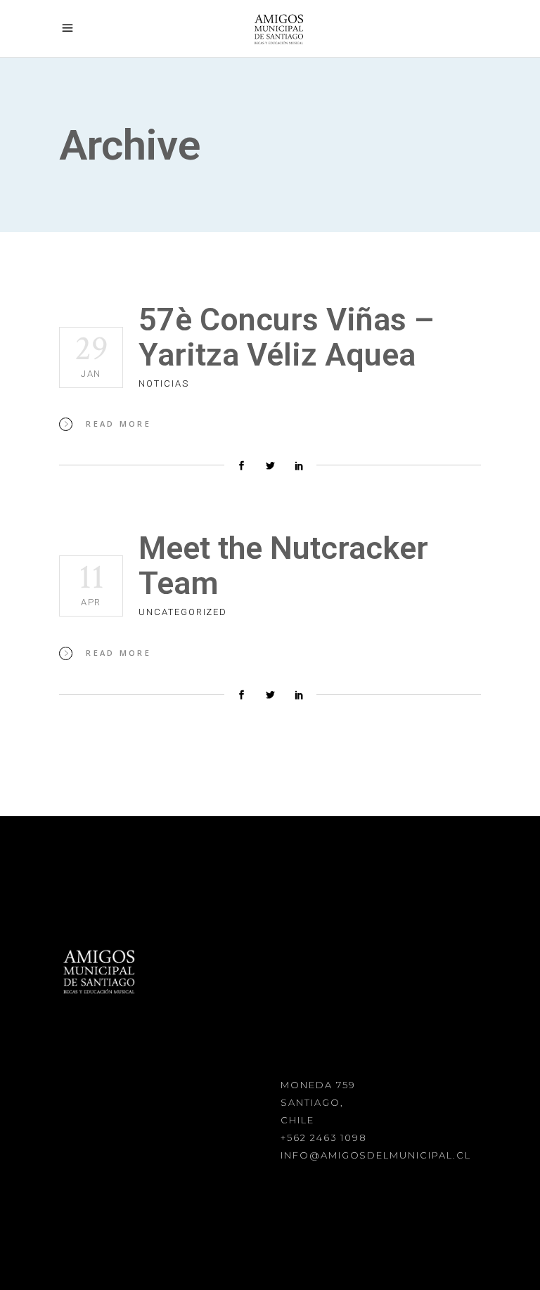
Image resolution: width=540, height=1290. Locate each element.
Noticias (164, 383)
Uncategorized (183, 612)
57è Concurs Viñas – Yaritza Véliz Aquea (287, 337)
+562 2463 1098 (324, 1137)
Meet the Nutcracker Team (283, 565)
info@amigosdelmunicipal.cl (376, 1155)
